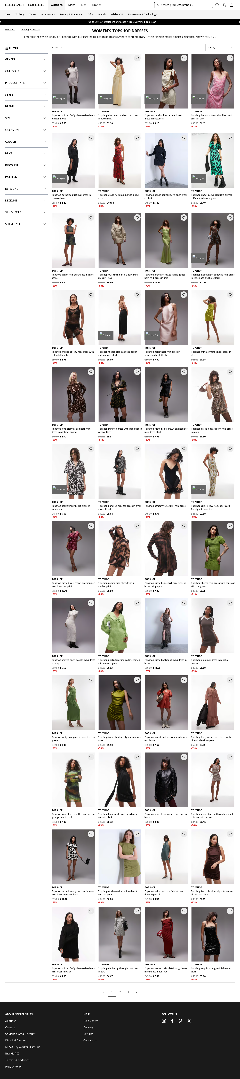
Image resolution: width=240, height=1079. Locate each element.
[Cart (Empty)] (231, 5)
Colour (10, 141)
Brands (97, 5)
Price (8, 153)
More (213, 37)
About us (10, 1021)
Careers (10, 1027)
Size (7, 118)
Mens (71, 5)
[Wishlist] (217, 5)
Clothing (25, 29)
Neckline (11, 200)
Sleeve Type (13, 224)
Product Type (15, 83)
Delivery (88, 1027)
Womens (57, 5)
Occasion (12, 130)
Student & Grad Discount (20, 1034)
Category (12, 71)
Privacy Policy (13, 1066)
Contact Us (90, 1040)
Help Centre (90, 1021)
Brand (9, 106)
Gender (10, 59)
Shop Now (143, 21)
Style (9, 94)
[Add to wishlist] (91, 58)
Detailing (11, 189)
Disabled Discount (16, 1040)
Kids (84, 5)
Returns (88, 1034)
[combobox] (183, 5)
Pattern (11, 177)
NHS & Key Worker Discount (22, 1047)
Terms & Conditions (17, 1060)
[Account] (224, 5)
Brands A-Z (12, 1053)
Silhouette (13, 212)
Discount (11, 165)
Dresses (36, 29)
